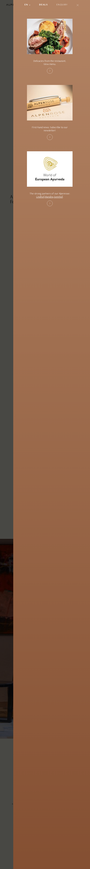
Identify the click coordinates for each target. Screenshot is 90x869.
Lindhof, (40, 197)
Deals (43, 5)
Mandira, (49, 197)
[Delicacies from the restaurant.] (50, 71)
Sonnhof (58, 197)
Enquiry (62, 5)
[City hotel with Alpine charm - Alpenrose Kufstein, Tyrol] (50, 137)
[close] (78, 5)
